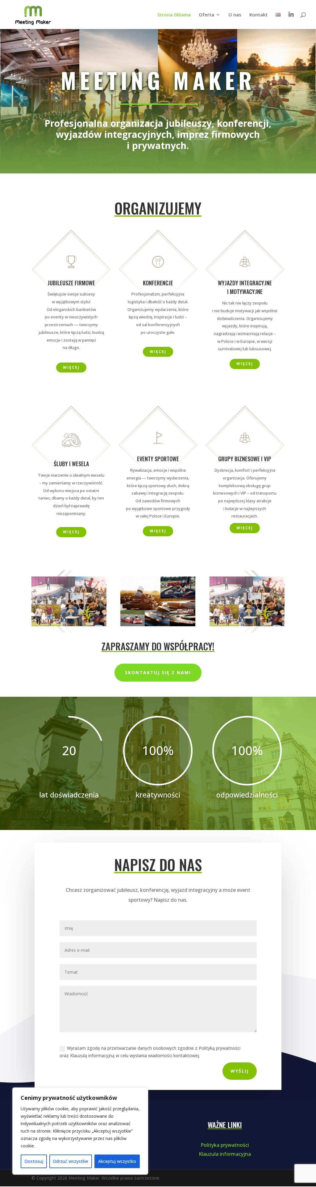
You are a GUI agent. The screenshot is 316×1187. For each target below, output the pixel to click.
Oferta (206, 15)
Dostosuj (33, 1161)
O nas (234, 15)
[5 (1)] (68, 625)
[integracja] (157, 625)
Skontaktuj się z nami (158, 673)
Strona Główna (174, 15)
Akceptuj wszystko (117, 1161)
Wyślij (240, 1071)
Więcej (71, 367)
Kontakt (258, 15)
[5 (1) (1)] (247, 625)
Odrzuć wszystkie (70, 1161)
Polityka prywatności (225, 1145)
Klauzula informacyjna (225, 1154)
